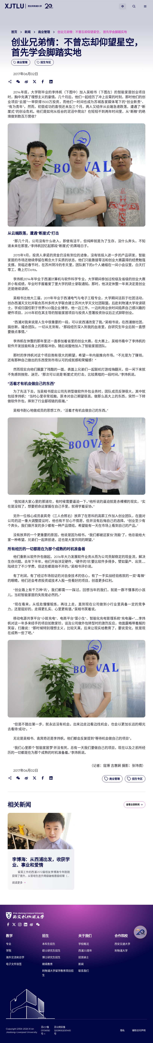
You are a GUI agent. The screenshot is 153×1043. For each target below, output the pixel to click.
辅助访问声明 (139, 1030)
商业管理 (44, 32)
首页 (14, 32)
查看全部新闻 (133, 804)
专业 (8, 943)
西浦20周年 (85, 950)
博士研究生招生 (51, 957)
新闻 (28, 32)
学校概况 (83, 943)
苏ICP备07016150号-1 (45, 1030)
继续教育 (47, 963)
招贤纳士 (83, 957)
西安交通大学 (122, 943)
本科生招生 (48, 943)
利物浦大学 (121, 950)
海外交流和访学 (15, 957)
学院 (8, 950)
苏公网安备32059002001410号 (62, 1030)
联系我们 (83, 970)
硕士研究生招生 (51, 950)
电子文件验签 (14, 963)
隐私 (122, 1030)
